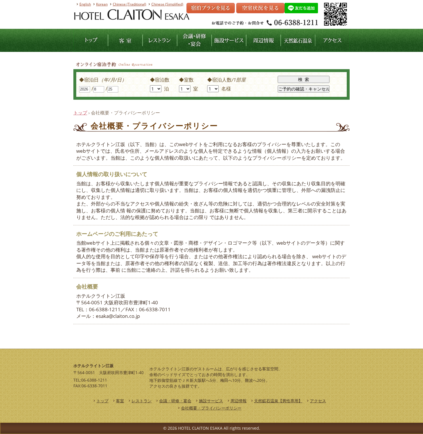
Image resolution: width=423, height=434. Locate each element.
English (85, 4)
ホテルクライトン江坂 (111, 38)
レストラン (142, 400)
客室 (120, 400)
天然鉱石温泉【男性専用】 (278, 400)
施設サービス (211, 400)
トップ (80, 113)
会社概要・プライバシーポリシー (211, 408)
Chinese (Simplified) (167, 4)
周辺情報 (238, 400)
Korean (102, 4)
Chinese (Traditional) (129, 4)
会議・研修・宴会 (175, 400)
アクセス (318, 400)
